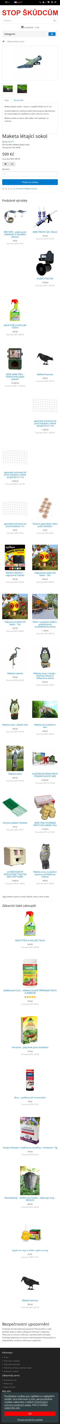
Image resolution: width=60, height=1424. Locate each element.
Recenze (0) (18, 100)
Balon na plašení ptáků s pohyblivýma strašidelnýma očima (45, 624)
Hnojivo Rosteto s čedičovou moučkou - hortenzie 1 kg (30, 1147)
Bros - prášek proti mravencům (30, 1097)
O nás (6, 1357)
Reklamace (8, 1383)
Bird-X (11, 141)
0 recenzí (19, 188)
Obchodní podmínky (12, 1364)
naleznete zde (12, 1407)
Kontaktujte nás (10, 1380)
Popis (7, 100)
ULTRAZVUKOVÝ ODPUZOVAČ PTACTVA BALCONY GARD (15, 874)
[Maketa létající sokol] (30, 63)
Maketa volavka (15, 673)
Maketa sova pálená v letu (45, 726)
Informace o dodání (12, 1361)
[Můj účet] (44, 2)
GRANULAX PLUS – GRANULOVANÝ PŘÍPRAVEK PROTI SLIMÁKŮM (30, 991)
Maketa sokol (15, 773)
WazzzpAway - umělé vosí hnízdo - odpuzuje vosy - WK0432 (30, 1199)
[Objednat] (55, 2)
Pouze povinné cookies (30, 1419)
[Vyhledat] (54, 20)
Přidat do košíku (30, 182)
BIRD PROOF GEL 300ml (45, 231)
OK (30, 1413)
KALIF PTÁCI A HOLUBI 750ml (15, 326)
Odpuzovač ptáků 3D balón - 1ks (15, 623)
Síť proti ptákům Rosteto (15, 822)
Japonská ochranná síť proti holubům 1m (15, 525)
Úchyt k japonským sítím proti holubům (45, 525)
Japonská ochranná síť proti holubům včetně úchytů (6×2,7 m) (15, 475)
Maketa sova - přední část (15, 724)
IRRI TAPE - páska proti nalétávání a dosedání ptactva (15, 234)
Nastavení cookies (11, 1371)
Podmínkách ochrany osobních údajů (26, 1403)
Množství (5, 169)
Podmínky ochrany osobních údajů (17, 1368)
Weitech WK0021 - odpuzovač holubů (15, 574)
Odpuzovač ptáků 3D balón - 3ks (45, 574)
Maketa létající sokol (15, 41)
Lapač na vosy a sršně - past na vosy (30, 1250)
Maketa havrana (45, 374)
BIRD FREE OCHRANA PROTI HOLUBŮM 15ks (45, 824)
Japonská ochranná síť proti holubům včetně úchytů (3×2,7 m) (45, 423)
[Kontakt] (40, 2)
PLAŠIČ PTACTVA (45, 278)
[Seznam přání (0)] (48, 2)
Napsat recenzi (31, 188)
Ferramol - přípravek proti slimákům (30, 1047)
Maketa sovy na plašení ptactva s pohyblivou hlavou (45, 874)
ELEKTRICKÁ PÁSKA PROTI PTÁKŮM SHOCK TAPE (45, 775)
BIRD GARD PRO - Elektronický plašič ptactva (15, 376)
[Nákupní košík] (52, 2)
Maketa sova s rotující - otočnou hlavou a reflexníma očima (45, 676)
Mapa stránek (9, 1387)
